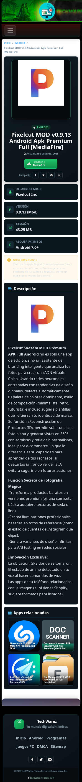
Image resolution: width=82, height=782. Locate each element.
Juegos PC (25, 746)
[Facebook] (35, 175)
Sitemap (58, 746)
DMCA (42, 746)
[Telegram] (51, 175)
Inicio (7, 42)
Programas (56, 738)
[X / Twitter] (43, 175)
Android (20, 42)
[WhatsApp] (59, 175)
